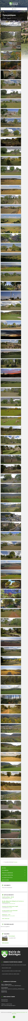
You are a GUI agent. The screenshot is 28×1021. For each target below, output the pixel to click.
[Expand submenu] (25, 870)
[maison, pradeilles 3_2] (11, 127)
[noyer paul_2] (11, 155)
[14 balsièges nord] (11, 732)
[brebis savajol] (11, 425)
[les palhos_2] (11, 107)
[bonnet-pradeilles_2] (11, 540)
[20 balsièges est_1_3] (11, 780)
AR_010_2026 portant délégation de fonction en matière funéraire (13, 902)
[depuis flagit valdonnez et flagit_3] (11, 271)
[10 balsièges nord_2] (11, 857)
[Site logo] (14, 5)
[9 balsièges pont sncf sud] (11, 847)
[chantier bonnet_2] (11, 348)
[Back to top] (14, 1017)
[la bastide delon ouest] (11, 242)
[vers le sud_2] (11, 31)
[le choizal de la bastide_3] (11, 223)
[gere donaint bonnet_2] (11, 280)
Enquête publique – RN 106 (8, 897)
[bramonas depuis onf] (11, 492)
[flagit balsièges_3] (11, 300)
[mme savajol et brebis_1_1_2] (11, 146)
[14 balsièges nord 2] (11, 799)
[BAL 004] (11, 607)
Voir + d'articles (5, 918)
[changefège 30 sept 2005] (11, 377)
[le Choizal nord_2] (11, 184)
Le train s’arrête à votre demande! (9, 910)
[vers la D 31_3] (11, 40)
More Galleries (5, 942)
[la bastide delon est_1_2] (11, 252)
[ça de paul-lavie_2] (11, 406)
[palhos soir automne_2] (11, 165)
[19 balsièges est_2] (11, 761)
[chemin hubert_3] (11, 367)
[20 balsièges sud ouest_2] (11, 790)
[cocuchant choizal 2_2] (11, 338)
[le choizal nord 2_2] (11, 194)
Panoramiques (11, 936)
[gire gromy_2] (11, 310)
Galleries (9, 18)
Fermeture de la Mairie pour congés (10, 906)
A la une (9, 915)
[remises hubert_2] (11, 50)
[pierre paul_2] (11, 98)
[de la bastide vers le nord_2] (11, 261)
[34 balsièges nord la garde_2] (11, 665)
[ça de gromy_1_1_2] (11, 473)
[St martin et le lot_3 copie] (11, 59)
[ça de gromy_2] (11, 482)
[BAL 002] (11, 598)
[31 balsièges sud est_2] (11, 694)
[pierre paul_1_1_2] (11, 175)
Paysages (15, 862)
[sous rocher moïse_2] (11, 69)
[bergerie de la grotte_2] (11, 626)
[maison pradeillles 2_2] (11, 117)
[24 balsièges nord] (11, 713)
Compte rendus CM (11, 903)
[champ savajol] (11, 386)
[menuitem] (14, 868)
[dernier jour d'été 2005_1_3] (11, 290)
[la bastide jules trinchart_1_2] (11, 213)
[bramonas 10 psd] (11, 521)
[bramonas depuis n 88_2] (11, 502)
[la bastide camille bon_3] (11, 329)
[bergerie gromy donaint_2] (11, 559)
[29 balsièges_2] (11, 674)
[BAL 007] (11, 588)
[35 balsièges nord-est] (11, 569)
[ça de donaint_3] (11, 454)
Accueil (4, 18)
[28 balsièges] (11, 684)
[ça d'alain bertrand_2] (11, 463)
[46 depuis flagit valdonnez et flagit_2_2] (11, 578)
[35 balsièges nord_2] (11, 646)
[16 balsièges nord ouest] (11, 751)
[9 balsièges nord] (11, 722)
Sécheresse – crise (6, 914)
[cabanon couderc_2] (11, 396)
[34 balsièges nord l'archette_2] (11, 655)
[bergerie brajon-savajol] (11, 617)
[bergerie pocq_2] (11, 550)
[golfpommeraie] (11, 319)
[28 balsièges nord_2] (11, 703)
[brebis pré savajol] (11, 415)
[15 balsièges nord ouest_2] (11, 770)
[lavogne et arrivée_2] (11, 203)
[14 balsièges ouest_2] (11, 742)
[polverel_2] (11, 88)
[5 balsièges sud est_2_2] (11, 838)
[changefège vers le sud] (11, 358)
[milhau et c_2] (11, 136)
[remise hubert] (11, 79)
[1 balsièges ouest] (11, 818)
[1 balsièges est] (11, 809)
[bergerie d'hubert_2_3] (11, 636)
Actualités (10, 898)
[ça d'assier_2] (11, 444)
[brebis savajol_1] (11, 434)
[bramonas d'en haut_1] (11, 511)
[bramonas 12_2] (11, 530)
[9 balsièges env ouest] (11, 828)
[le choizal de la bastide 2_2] (11, 232)
